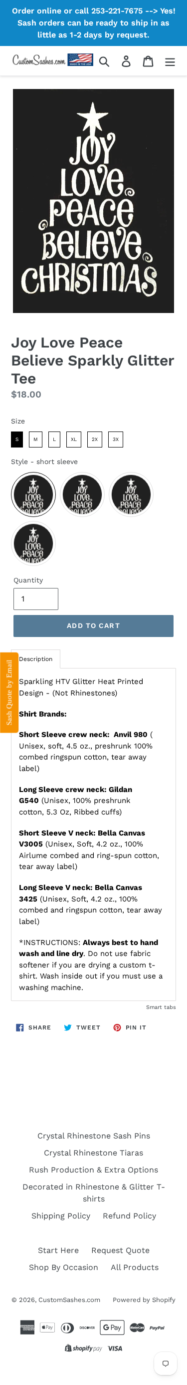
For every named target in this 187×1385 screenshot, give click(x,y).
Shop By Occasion (63, 1267)
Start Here (58, 1250)
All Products (135, 1267)
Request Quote (120, 1250)
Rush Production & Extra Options (93, 1169)
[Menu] (170, 61)
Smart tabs (161, 1007)
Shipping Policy (60, 1215)
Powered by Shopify (144, 1300)
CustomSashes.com (69, 1300)
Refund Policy (129, 1215)
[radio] (17, 440)
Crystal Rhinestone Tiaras (93, 1153)
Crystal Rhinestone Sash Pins (93, 1135)
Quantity (28, 580)
